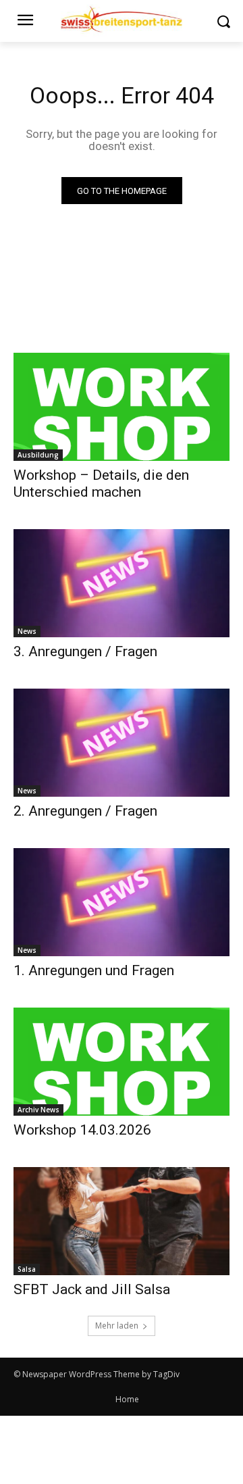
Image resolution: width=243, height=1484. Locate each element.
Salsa (27, 1269)
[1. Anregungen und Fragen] (122, 902)
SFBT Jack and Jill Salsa (92, 1289)
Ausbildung (38, 455)
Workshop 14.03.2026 (82, 1130)
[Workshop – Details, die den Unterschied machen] (122, 407)
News (27, 631)
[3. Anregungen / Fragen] (122, 583)
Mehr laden (116, 1325)
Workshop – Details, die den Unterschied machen (101, 483)
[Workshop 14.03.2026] (122, 1062)
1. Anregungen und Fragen (94, 970)
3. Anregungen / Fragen (85, 651)
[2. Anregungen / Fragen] (122, 743)
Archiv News (38, 1109)
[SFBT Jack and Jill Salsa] (122, 1221)
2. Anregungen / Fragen (85, 811)
